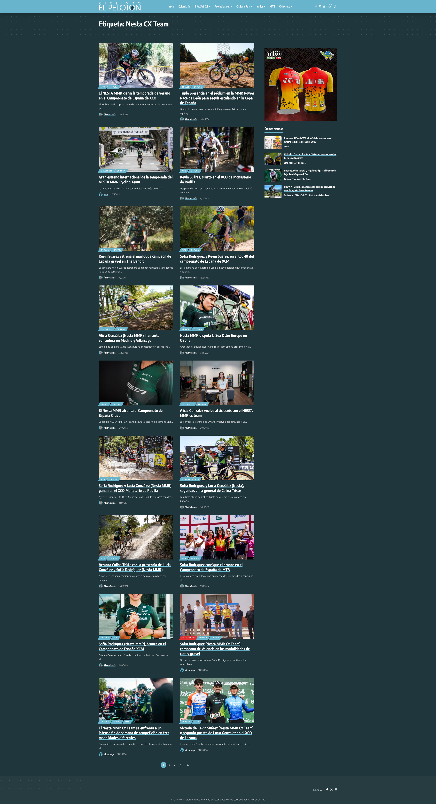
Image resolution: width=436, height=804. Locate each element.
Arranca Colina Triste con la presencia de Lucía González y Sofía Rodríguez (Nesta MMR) (135, 567)
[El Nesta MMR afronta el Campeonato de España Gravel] (136, 383)
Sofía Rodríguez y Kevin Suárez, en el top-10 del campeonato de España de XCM (217, 258)
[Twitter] (320, 6)
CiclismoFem (188, 638)
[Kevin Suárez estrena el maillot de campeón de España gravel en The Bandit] (136, 228)
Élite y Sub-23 (290, 162)
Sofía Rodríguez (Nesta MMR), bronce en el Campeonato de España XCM (132, 646)
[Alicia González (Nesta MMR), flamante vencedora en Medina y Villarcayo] (136, 307)
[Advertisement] (300, 228)
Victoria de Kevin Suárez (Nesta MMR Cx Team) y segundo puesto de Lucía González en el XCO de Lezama (217, 733)
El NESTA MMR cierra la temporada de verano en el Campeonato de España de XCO (134, 95)
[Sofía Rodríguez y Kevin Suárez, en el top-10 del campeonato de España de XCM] (217, 228)
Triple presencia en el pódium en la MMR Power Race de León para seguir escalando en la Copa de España (217, 98)
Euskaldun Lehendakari (319, 195)
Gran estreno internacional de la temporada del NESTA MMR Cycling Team (136, 179)
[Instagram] (324, 6)
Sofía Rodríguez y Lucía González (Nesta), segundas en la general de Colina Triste (212, 488)
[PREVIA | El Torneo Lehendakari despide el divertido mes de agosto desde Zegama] (273, 191)
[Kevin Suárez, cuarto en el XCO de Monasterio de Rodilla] (217, 149)
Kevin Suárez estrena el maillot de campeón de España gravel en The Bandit (135, 258)
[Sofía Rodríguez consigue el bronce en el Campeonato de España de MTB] (217, 537)
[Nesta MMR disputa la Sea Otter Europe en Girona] (217, 307)
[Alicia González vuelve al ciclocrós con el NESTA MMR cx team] (217, 383)
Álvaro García (109, 114)
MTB (103, 87)
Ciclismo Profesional (292, 179)
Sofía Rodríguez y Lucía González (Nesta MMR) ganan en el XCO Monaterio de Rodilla (135, 488)
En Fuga (114, 87)
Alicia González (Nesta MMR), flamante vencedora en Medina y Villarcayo (129, 338)
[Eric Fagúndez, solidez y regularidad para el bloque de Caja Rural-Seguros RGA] (273, 175)
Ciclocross (106, 171)
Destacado (288, 195)
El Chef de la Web (256, 799)
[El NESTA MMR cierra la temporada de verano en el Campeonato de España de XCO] (136, 65)
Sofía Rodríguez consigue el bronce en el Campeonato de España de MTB (211, 567)
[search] (334, 6)
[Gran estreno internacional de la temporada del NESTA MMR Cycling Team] (136, 149)
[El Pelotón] (121, 7)
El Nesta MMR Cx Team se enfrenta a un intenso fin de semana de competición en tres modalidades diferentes (134, 733)
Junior (286, 146)
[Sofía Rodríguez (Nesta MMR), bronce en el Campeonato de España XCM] (136, 616)
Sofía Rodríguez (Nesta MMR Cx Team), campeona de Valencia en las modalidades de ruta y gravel (215, 648)
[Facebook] (316, 6)
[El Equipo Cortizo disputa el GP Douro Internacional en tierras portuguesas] (273, 159)
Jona (106, 194)
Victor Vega (190, 670)
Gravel (185, 87)
